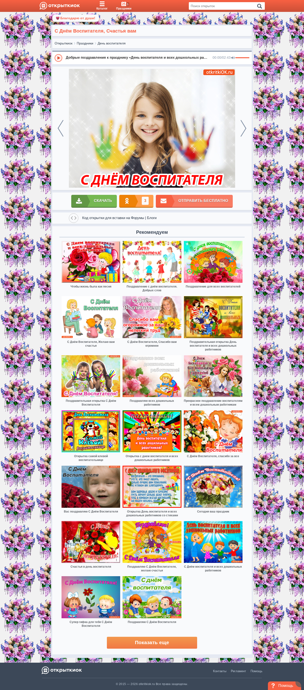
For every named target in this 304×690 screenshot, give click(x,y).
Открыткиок (63, 43)
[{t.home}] (62, 670)
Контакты (219, 671)
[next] (243, 128)
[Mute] (233, 58)
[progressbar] (242, 58)
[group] (152, 57)
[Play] (58, 58)
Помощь (256, 671)
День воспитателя (112, 43)
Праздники (85, 43)
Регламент (238, 671)
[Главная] (59, 5)
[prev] (60, 128)
